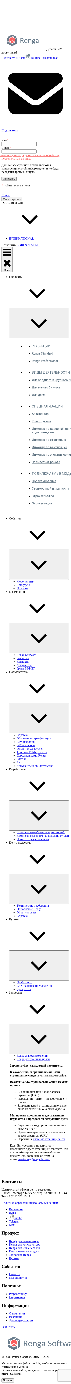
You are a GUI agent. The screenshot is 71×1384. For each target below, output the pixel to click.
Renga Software (26, 654)
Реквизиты (9, 1326)
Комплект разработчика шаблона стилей (43, 835)
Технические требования (33, 905)
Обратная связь (26, 912)
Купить (14, 1258)
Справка (22, 735)
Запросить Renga (20, 1254)
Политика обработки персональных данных (30, 1202)
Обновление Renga (29, 909)
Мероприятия (25, 581)
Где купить (24, 989)
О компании (17, 1313)
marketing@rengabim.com (34, 1159)
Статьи (21, 759)
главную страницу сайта (49, 1139)
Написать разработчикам (33, 839)
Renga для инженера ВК (24, 1248)
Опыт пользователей (30, 748)
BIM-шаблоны (26, 741)
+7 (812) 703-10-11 (28, 245)
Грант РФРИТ (26, 668)
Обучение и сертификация (34, 738)
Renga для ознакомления (32, 1055)
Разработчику (18, 1293)
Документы (24, 665)
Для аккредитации (21, 1320)
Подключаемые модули (24, 1251)
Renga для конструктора (24, 1244)
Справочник (17, 1297)
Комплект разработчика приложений (41, 832)
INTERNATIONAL (21, 238)
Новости (22, 588)
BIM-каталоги (26, 745)
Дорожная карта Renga (31, 755)
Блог (20, 762)
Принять (7, 1380)
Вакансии (23, 658)
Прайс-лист (24, 982)
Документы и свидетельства (35, 765)
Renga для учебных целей (33, 1059)
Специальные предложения (34, 985)
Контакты (23, 661)
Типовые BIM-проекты (32, 752)
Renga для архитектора (24, 1241)
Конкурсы (23, 585)
